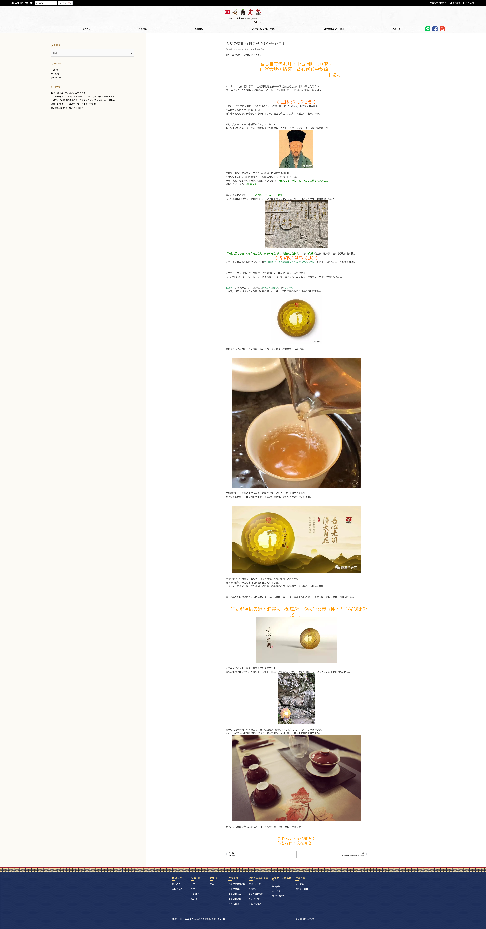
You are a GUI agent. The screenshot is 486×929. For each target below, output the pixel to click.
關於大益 (86, 28)
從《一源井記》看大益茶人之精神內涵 (68, 92)
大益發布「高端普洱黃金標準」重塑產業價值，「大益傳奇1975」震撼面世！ (85, 100)
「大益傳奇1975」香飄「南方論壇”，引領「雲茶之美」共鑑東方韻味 (82, 96)
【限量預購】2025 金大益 (263, 28)
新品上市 (396, 28)
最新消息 (55, 73)
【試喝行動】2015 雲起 (333, 28)
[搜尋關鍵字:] (92, 52)
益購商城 (199, 28)
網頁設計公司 (210, 919)
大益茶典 (55, 69)
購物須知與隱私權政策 (305, 919)
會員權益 (143, 28)
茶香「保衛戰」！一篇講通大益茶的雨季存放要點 (73, 103)
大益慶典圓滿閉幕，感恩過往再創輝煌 (68, 107)
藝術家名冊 (56, 77)
